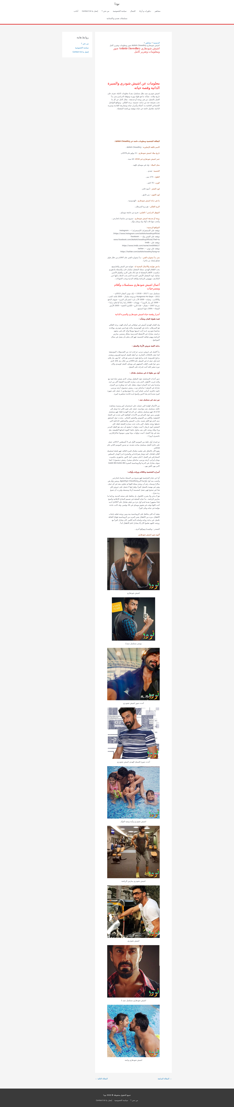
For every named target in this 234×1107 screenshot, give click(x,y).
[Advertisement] (133, 68)
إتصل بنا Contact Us (90, 11)
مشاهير (157, 11)
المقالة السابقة (165, 1079)
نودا (117, 4)
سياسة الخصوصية (120, 11)
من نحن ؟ (105, 11)
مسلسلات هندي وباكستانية (117, 18)
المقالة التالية (101, 1079)
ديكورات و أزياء (145, 11)
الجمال (132, 11)
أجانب (76, 11)
